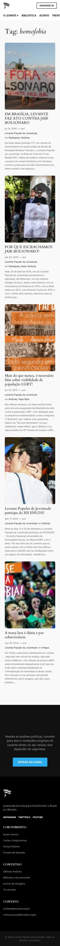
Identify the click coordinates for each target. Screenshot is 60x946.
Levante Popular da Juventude (21, 133)
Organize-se (47, 5)
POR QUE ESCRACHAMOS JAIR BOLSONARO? (28, 249)
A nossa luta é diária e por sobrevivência (24, 635)
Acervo (44, 15)
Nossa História (11, 846)
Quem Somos (10, 834)
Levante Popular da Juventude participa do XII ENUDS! (28, 510)
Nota (23, 266)
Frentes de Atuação (14, 852)
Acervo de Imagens (14, 883)
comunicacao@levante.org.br (19, 914)
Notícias (25, 137)
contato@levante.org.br (16, 908)
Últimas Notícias (12, 871)
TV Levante (9, 889)
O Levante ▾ (10, 15)
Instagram (9, 817)
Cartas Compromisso (15, 840)
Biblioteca (29, 15)
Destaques (14, 137)
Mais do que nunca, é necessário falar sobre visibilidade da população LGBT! (29, 380)
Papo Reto (23, 399)
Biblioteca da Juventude (16, 877)
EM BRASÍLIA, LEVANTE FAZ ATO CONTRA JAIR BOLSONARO (26, 118)
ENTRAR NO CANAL (30, 762)
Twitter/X (24, 817)
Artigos (45, 647)
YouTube (38, 817)
